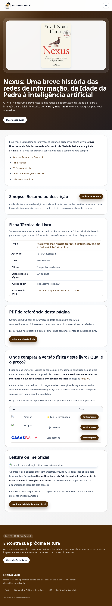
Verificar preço (89, 417)
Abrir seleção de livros (16, 560)
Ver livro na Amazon (91, 196)
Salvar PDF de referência (23, 339)
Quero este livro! (15, 119)
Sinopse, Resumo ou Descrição (28, 157)
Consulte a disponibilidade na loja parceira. (59, 290)
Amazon (85, 378)
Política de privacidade (66, 590)
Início (7, 590)
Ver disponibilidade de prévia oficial (29, 504)
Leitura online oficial (22, 179)
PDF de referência (21, 168)
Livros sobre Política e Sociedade (29, 590)
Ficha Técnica (19, 162)
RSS (50, 590)
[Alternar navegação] (106, 5)
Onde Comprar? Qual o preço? (28, 173)
